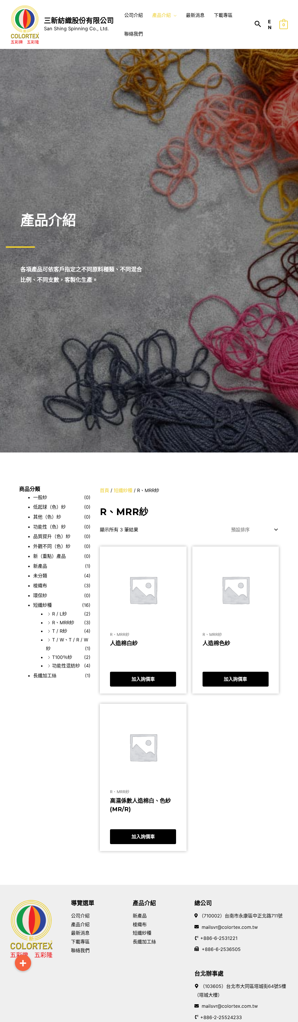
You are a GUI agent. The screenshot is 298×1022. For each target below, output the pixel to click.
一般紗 (40, 497)
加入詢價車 (143, 679)
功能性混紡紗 (66, 666)
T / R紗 (59, 631)
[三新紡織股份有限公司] (24, 24)
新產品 (40, 566)
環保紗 (40, 595)
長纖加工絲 (44, 675)
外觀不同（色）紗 (51, 546)
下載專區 (80, 942)
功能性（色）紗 (49, 527)
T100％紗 (62, 657)
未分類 (40, 576)
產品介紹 (80, 924)
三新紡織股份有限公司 (79, 20)
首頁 (104, 490)
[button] (23, 963)
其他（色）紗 (47, 517)
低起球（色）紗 (49, 507)
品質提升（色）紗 (51, 536)
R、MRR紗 (63, 622)
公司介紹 (80, 916)
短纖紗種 (42, 605)
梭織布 (40, 585)
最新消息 (80, 933)
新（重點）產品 (49, 556)
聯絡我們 (80, 950)
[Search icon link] (257, 24)
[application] (174, 15)
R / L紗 (59, 614)
